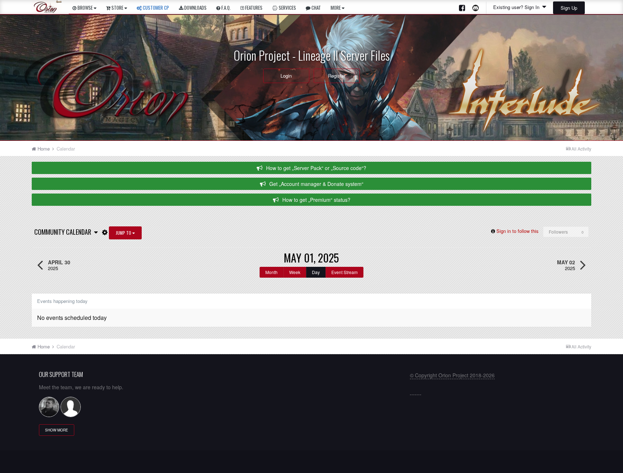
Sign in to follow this (517, 230)
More (336, 7)
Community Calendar (64, 231)
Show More (56, 430)
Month (271, 272)
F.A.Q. (225, 7)
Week (294, 272)
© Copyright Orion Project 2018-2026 (452, 375)
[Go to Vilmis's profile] (49, 407)
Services (287, 7)
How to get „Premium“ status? (316, 199)
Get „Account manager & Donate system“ (316, 183)
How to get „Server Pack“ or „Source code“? (316, 168)
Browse (85, 7)
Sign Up (569, 7)
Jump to (124, 233)
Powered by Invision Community (311, 464)
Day (316, 272)
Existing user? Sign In (517, 7)
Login (286, 75)
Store (117, 7)
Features (253, 7)
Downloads (195, 7)
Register (336, 75)
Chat (315, 7)
